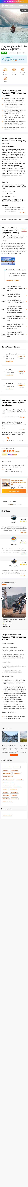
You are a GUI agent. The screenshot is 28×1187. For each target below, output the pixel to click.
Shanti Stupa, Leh (14, 792)
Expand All (24, 229)
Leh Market (5, 792)
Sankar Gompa (14, 798)
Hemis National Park (7, 767)
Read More (22, 212)
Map (20, 219)
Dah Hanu (5, 789)
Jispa (12, 782)
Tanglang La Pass (13, 789)
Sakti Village (5, 782)
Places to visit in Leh (7, 815)
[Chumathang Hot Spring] (10, 736)
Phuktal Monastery (6, 773)
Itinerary (4, 219)
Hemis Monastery (14, 770)
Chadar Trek (5, 770)
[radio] (14, 357)
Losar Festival (6, 795)
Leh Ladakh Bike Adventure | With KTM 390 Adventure (14, 620)
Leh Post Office (20, 779)
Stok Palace (14, 795)
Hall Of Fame (16, 767)
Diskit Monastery (17, 773)
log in (11, 504)
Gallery (25, 10)
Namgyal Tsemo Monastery (8, 779)
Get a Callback (14, 491)
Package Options (13, 219)
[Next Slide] (26, 598)
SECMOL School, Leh (7, 801)
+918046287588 (9, 469)
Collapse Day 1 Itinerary (12, 280)
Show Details (9, 361)
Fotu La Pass (5, 798)
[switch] (14, 237)
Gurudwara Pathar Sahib (8, 776)
